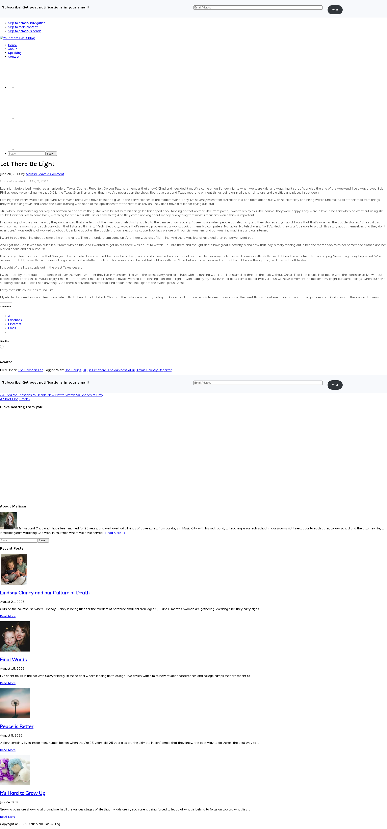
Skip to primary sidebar (24, 31)
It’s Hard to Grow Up (22, 793)
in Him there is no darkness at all (112, 370)
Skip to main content (23, 27)
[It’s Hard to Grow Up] (15, 784)
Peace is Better (16, 726)
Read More (8, 616)
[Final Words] (15, 650)
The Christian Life (30, 370)
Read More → (115, 533)
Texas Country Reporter (154, 370)
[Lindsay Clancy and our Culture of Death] (15, 583)
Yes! (335, 10)
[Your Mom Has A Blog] (17, 38)
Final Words (13, 659)
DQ (85, 370)
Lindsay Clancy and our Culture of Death (45, 592)
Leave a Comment (50, 174)
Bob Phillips (73, 370)
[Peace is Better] (15, 717)
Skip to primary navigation (26, 23)
